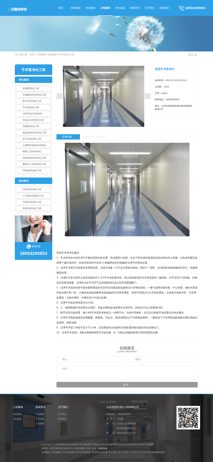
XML (94, 448)
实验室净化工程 (31, 88)
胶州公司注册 (101, 452)
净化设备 (120, 8)
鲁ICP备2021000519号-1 (62, 448)
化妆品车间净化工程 (33, 120)
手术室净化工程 (66, 54)
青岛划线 (113, 452)
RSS (88, 448)
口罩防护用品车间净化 (34, 145)
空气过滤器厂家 (70, 452)
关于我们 (150, 8)
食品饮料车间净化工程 (34, 132)
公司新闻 (40, 423)
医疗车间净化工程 (32, 101)
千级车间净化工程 (32, 202)
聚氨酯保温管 (158, 452)
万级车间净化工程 (32, 189)
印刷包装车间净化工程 (34, 157)
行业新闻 (40, 414)
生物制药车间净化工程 (34, 94)
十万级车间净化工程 (33, 195)
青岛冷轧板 (123, 452)
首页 (60, 8)
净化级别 (90, 8)
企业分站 (103, 448)
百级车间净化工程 (32, 208)
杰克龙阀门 (56, 452)
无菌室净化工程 (31, 126)
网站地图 (79, 448)
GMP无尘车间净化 (32, 113)
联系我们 (164, 8)
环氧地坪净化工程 (32, 170)
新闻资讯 (135, 8)
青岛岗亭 (133, 452)
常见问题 (40, 419)
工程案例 (105, 8)
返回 (191, 54)
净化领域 (75, 8)
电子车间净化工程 (32, 138)
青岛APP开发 (145, 452)
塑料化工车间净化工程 (34, 164)
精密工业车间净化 (32, 151)
